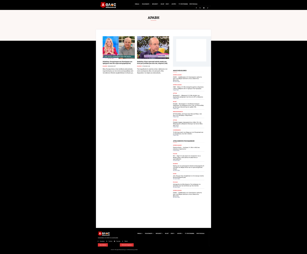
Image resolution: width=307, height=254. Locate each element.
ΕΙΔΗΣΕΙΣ (105, 66)
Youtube (118, 241)
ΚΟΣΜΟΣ (175, 163)
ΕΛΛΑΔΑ (175, 182)
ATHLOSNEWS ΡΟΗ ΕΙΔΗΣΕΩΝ (183, 141)
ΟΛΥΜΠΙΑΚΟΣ (177, 130)
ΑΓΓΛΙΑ (175, 93)
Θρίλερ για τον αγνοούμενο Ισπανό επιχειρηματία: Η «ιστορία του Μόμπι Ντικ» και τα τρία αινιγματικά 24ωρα (188, 167)
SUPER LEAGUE (177, 74)
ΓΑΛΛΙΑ (175, 153)
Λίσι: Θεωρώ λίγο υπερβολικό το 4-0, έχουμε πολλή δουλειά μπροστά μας (188, 176)
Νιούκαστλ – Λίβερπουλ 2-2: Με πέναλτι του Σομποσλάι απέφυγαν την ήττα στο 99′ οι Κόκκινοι (188, 96)
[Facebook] (196, 8)
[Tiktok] (207, 8)
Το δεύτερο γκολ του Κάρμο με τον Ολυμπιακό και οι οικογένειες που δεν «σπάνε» (188, 133)
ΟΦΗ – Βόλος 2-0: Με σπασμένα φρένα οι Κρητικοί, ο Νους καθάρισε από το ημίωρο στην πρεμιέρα (188, 87)
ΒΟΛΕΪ (174, 101)
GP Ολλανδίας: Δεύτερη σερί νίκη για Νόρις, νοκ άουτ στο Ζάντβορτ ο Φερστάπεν (187, 114)
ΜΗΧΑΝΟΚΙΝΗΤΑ (178, 111)
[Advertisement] (191, 50)
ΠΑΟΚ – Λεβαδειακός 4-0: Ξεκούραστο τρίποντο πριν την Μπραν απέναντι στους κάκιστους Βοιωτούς (187, 78)
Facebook (102, 241)
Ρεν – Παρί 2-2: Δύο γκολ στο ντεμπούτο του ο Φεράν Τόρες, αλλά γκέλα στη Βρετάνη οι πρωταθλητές (187, 157)
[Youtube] (203, 8)
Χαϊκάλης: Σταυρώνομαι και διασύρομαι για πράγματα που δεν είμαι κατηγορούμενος (117, 62)
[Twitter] (200, 8)
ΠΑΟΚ (174, 173)
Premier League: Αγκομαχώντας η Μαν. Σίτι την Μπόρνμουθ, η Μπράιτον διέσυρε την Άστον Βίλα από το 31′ (187, 123)
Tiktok (126, 241)
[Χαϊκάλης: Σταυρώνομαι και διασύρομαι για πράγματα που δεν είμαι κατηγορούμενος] (119, 47)
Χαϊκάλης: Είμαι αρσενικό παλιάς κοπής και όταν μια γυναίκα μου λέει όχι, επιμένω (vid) (152, 62)
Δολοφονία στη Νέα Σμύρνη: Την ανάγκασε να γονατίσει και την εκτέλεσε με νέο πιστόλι (186, 185)
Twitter (110, 241)
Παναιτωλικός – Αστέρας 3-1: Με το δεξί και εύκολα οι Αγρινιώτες (186, 148)
